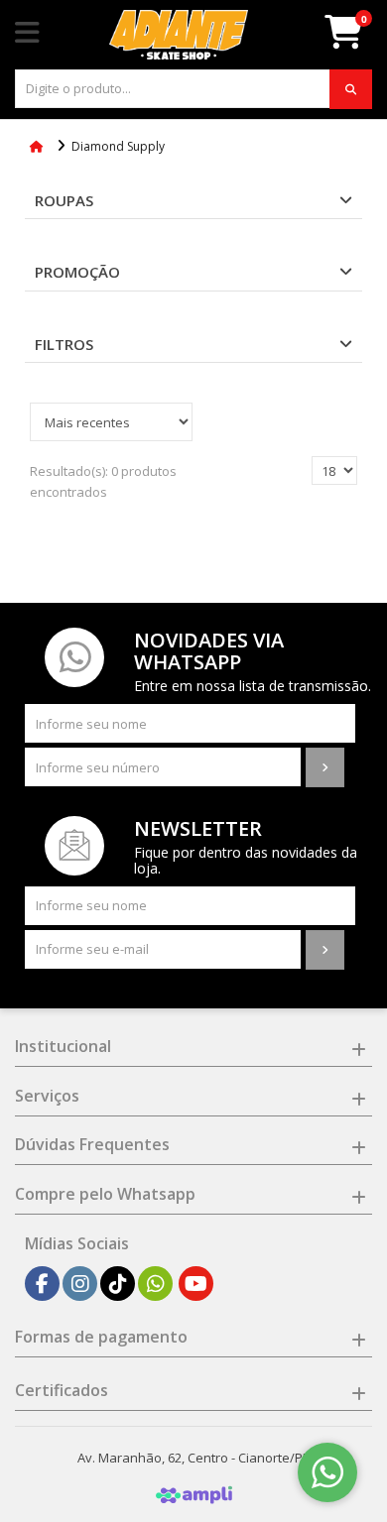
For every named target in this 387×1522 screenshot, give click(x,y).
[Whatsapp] (156, 1284)
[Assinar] (325, 767)
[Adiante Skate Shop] (178, 34)
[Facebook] (42, 1284)
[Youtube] (196, 1284)
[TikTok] (118, 1284)
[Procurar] (350, 89)
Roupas (64, 200)
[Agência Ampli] (194, 1493)
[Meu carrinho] (353, 40)
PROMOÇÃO (77, 272)
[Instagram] (80, 1284)
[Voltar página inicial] (38, 146)
